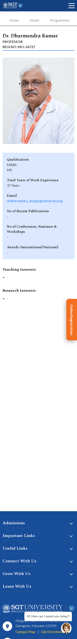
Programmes (59, 20)
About (34, 20)
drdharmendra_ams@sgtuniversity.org (35, 201)
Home (14, 20)
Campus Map (25, 632)
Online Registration (72, 319)
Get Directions (52, 632)
